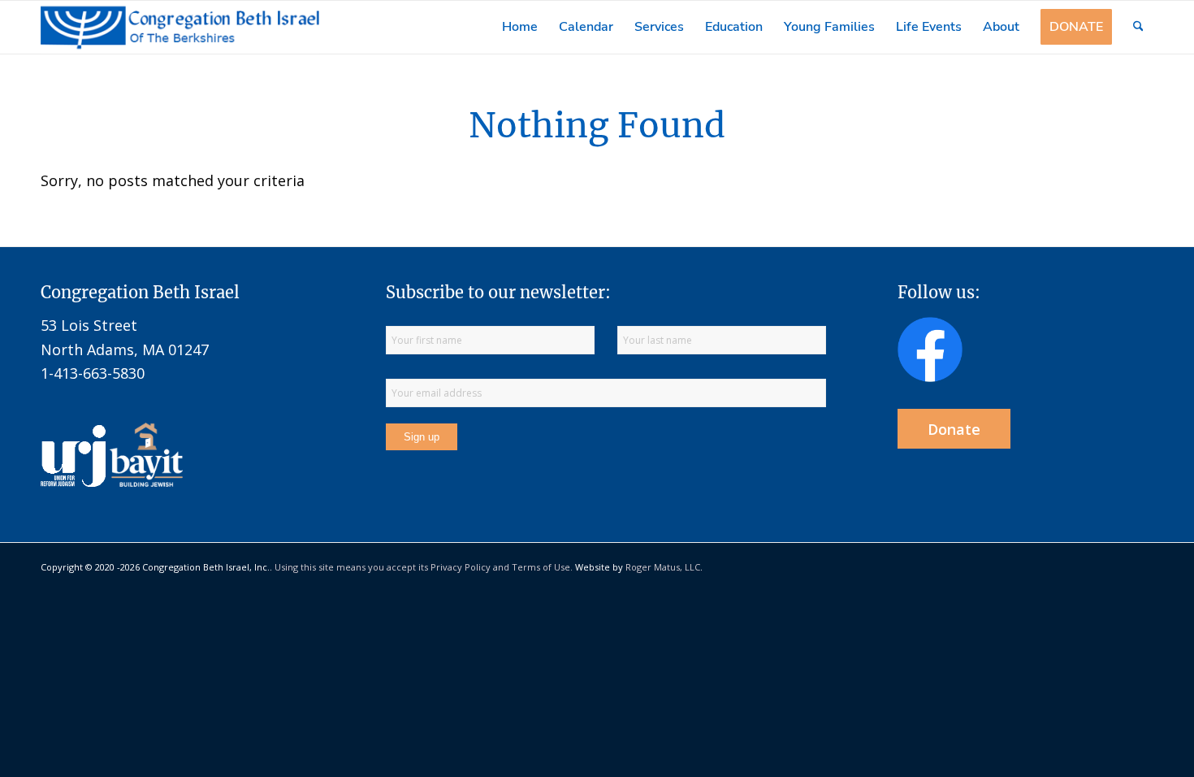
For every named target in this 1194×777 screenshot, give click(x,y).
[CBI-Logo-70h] (180, 27)
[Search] (1138, 27)
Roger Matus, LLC (662, 567)
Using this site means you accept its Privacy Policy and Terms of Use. (424, 567)
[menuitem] (519, 27)
